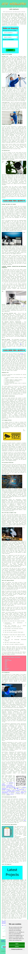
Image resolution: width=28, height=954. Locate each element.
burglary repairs (20, 792)
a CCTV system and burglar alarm (12, 884)
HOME (12, 7)
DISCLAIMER (24, 7)
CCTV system (5, 19)
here (25, 820)
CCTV (5, 108)
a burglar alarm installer (13, 790)
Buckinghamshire (5, 921)
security (24, 743)
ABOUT (18, 7)
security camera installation (12, 854)
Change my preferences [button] (16, 949)
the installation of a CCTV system (18, 882)
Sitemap (2, 940)
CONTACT (21, 7)
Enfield (21, 353)
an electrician (20, 789)
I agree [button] (16, 943)
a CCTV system (23, 68)
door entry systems (10, 787)
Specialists (3, 941)
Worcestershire (5, 923)
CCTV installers (5, 362)
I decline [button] (17, 946)
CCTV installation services (13, 810)
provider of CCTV (17, 860)
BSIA (24, 305)
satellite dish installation (8, 791)
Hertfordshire (5, 922)
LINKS (15, 7)
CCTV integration (6, 674)
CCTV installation (10, 822)
